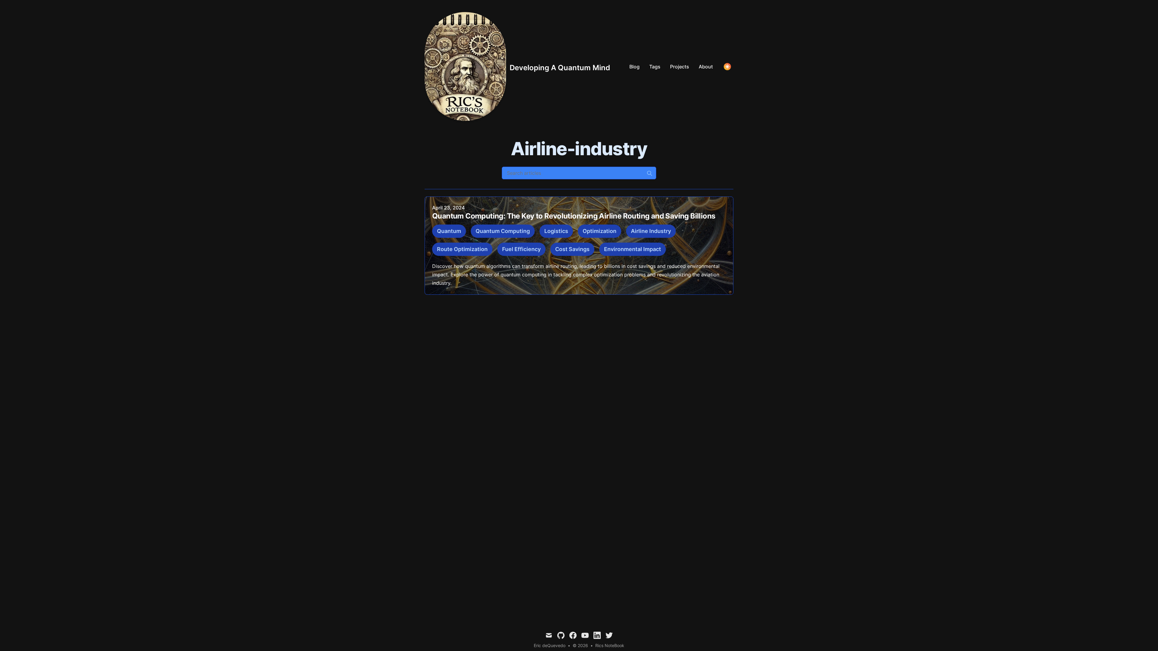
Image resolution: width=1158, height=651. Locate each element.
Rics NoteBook (609, 645)
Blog (634, 67)
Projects (679, 67)
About (706, 67)
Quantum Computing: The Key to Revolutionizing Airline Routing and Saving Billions (573, 216)
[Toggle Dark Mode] (727, 66)
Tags (654, 67)
